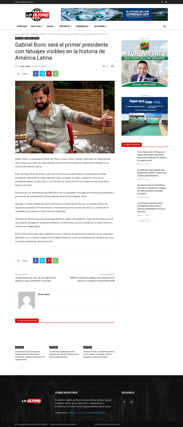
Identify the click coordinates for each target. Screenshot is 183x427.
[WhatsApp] (55, 73)
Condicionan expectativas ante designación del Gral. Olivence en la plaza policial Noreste (63, 354)
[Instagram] (166, 2)
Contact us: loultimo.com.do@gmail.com (86, 412)
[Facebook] (162, 2)
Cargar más (143, 220)
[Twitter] (42, 73)
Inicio (17, 34)
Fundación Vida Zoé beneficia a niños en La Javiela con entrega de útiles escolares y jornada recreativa (98, 354)
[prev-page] (17, 366)
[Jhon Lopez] (17, 66)
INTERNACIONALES (38, 34)
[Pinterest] (49, 73)
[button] (164, 26)
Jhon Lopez (25, 66)
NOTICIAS (25, 34)
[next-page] (21, 366)
